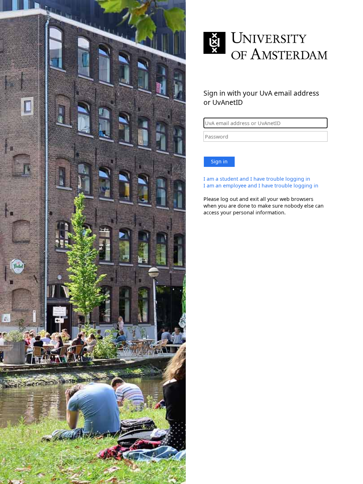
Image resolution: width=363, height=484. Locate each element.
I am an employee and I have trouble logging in (260, 185)
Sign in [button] (219, 161)
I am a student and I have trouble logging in (256, 178)
